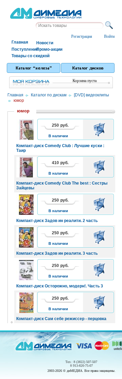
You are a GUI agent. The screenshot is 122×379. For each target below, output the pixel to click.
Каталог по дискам (48, 95)
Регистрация (81, 36)
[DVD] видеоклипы (91, 95)
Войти (109, 36)
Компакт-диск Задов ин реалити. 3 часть (57, 253)
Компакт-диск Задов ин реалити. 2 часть (57, 220)
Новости (44, 43)
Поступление (24, 49)
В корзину (100, 129)
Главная (20, 42)
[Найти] (110, 25)
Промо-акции (48, 49)
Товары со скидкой (24, 55)
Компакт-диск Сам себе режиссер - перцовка (61, 318)
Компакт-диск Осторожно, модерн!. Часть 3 (59, 286)
